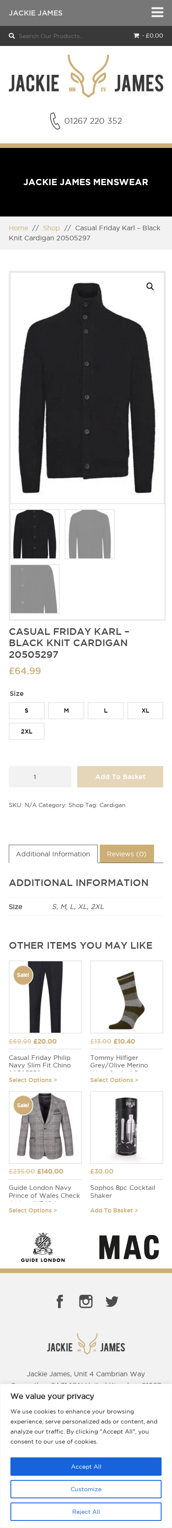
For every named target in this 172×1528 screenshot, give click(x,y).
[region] (86, 1456)
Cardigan (112, 805)
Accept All (86, 1466)
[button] (150, 286)
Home (18, 228)
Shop (51, 228)
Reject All (86, 1511)
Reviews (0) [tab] (127, 854)
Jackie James (36, 13)
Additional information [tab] (53, 854)
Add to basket (120, 776)
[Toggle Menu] (157, 13)
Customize (86, 1489)
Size (17, 693)
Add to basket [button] (111, 1210)
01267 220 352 (93, 121)
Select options (30, 1080)
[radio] (27, 710)
